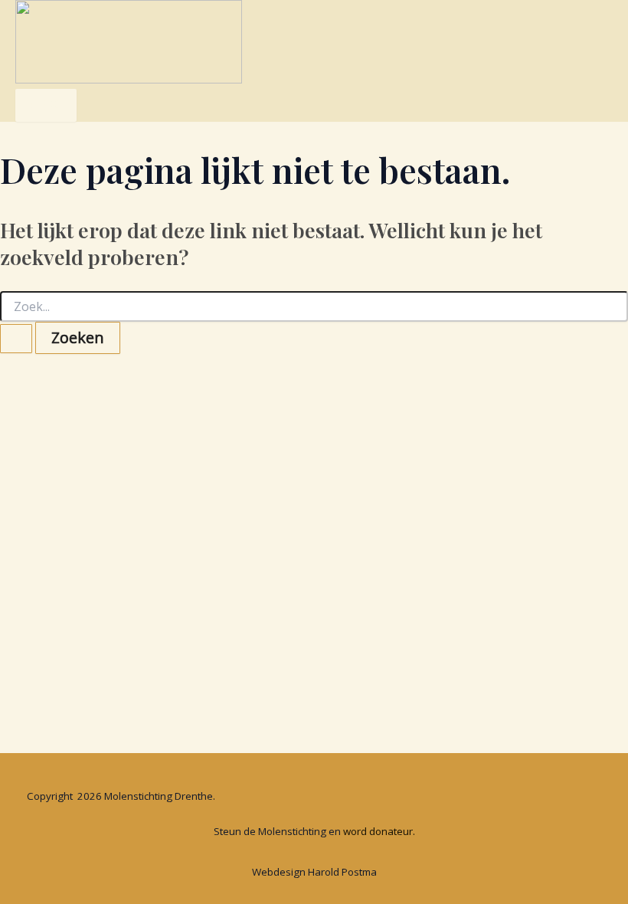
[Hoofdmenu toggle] (46, 105)
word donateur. (379, 831)
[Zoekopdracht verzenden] (16, 338)
